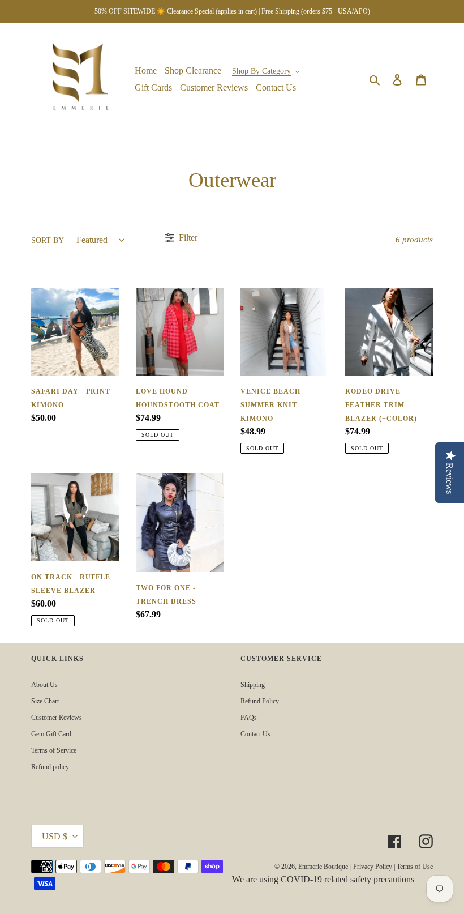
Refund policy (50, 767)
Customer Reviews (56, 718)
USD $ (54, 836)
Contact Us (255, 734)
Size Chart (45, 701)
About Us (44, 685)
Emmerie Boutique (323, 867)
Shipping (252, 685)
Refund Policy (259, 701)
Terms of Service (53, 750)
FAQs (248, 718)
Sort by (47, 240)
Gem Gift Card (51, 734)
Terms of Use (415, 867)
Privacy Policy (372, 867)
